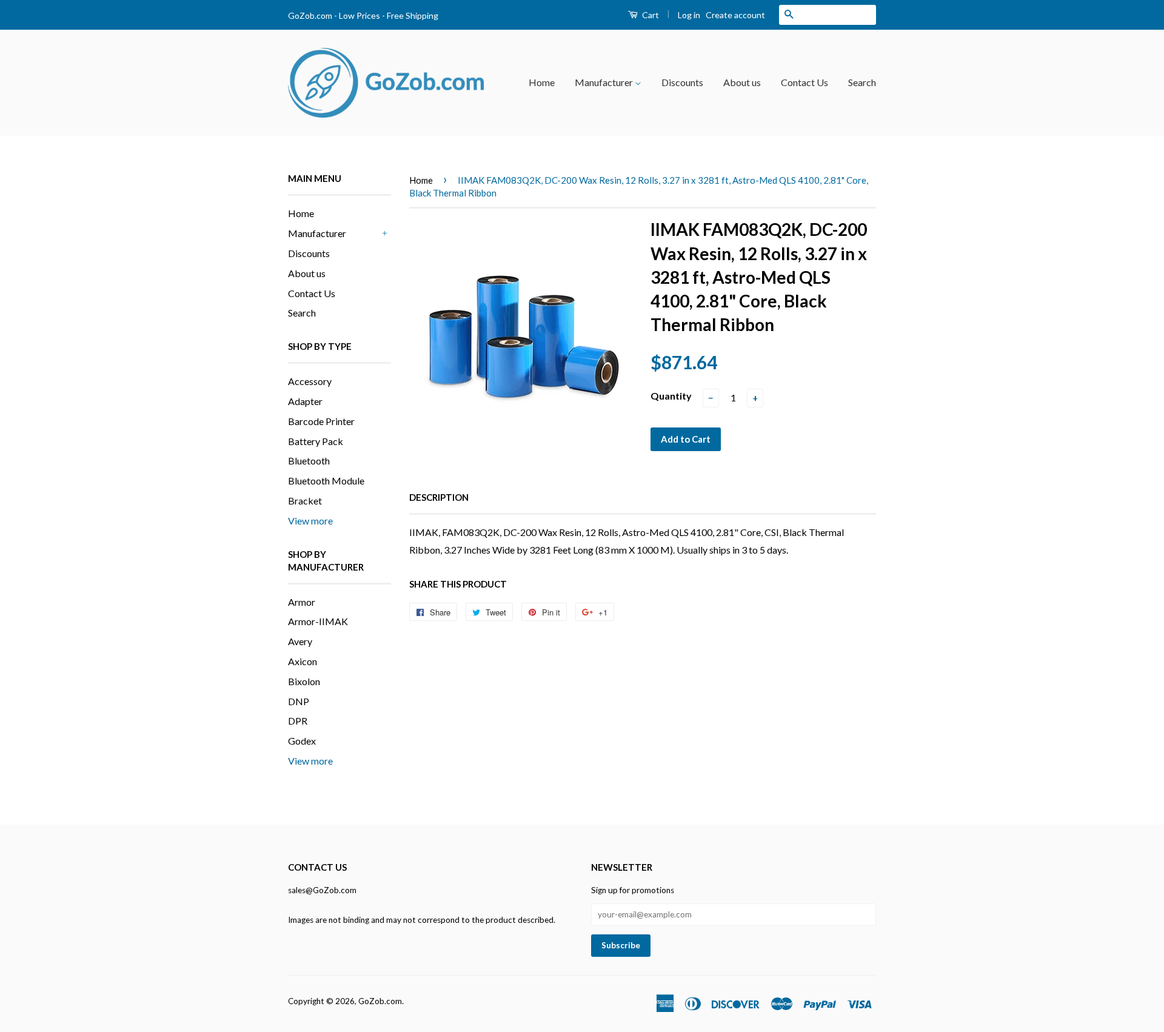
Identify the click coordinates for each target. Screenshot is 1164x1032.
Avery (300, 641)
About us (742, 82)
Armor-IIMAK (318, 621)
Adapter (305, 401)
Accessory (310, 381)
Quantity (671, 395)
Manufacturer (605, 82)
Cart (649, 15)
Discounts (682, 82)
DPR (297, 720)
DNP (298, 701)
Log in (689, 15)
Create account (735, 15)
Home (542, 82)
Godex (302, 740)
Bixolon (304, 681)
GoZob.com (380, 1001)
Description (439, 497)
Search (862, 82)
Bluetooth (309, 460)
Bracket (305, 500)
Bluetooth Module (326, 480)
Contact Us (804, 82)
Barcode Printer (321, 421)
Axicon (302, 661)
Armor (301, 602)
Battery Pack (315, 441)
